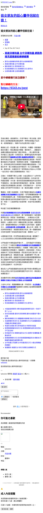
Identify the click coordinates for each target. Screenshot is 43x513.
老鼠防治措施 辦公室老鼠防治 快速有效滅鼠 (20, 326)
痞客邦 (15, 374)
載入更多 (4, 387)
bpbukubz (4, 362)
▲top (2, 383)
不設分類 (17, 36)
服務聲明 (21, 485)
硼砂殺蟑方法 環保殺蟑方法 (14, 66)
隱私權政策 (35, 483)
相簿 (6, 40)
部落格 (7, 42)
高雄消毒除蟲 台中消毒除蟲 (14, 64)
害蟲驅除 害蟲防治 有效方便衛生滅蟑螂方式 (20, 347)
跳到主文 (4, 26)
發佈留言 (4, 399)
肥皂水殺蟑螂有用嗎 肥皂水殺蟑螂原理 (18, 61)
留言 (19, 374)
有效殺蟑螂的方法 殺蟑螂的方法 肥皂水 (19, 69)
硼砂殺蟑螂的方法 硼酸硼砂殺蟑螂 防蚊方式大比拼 (23, 318)
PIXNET (9, 483)
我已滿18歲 (5, 509)
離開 (11, 509)
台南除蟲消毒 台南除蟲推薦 (14, 71)
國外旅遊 (16, 379)
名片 (6, 44)
